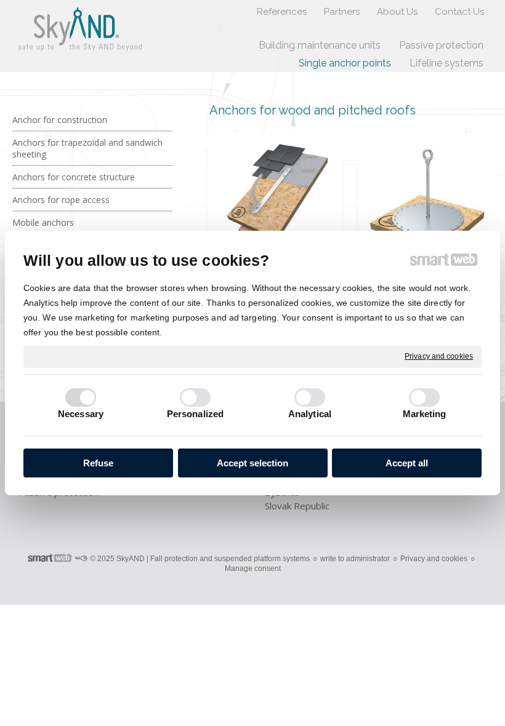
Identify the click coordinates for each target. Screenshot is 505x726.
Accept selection (252, 463)
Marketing (424, 414)
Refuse (98, 463)
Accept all (407, 463)
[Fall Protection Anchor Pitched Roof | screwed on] (275, 199)
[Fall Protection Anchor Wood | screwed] (426, 199)
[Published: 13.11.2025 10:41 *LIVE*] (81, 558)
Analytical (309, 414)
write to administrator (355, 558)
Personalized (195, 414)
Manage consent (253, 568)
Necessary (80, 414)
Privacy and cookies (439, 356)
